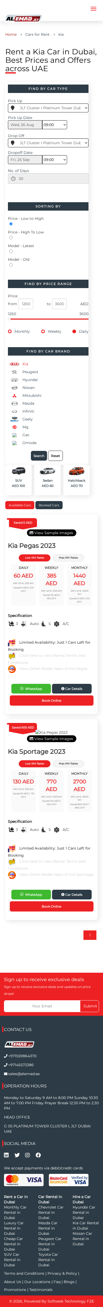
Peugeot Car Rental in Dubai (50, 1244)
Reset (55, 456)
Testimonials (41, 1289)
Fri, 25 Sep (20, 159)
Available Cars (20, 505)
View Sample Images (53, 532)
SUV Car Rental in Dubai (12, 1259)
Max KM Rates (68, 557)
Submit (90, 1006)
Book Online (51, 700)
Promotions (15, 1289)
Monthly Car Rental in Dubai (15, 1212)
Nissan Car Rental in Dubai (82, 1238)
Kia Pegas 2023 (32, 545)
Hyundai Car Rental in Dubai (84, 1212)
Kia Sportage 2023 (36, 751)
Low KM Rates (34, 557)
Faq (57, 1281)
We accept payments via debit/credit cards (43, 1168)
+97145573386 (21, 1065)
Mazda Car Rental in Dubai (48, 1228)
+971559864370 (22, 1056)
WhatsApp (33, 689)
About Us (13, 1281)
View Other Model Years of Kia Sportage (56, 874)
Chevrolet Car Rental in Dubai (51, 1212)
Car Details (73, 689)
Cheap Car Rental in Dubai (13, 1244)
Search (39, 456)
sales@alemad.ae (24, 1073)
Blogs (70, 1281)
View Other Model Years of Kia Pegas (53, 668)
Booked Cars (49, 505)
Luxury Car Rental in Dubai (14, 1228)
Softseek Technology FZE (71, 1301)
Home (11, 34)
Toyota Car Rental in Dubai (48, 1259)
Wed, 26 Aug (22, 124)
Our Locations (38, 1281)
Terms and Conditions (24, 1273)
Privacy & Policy (62, 1273)
